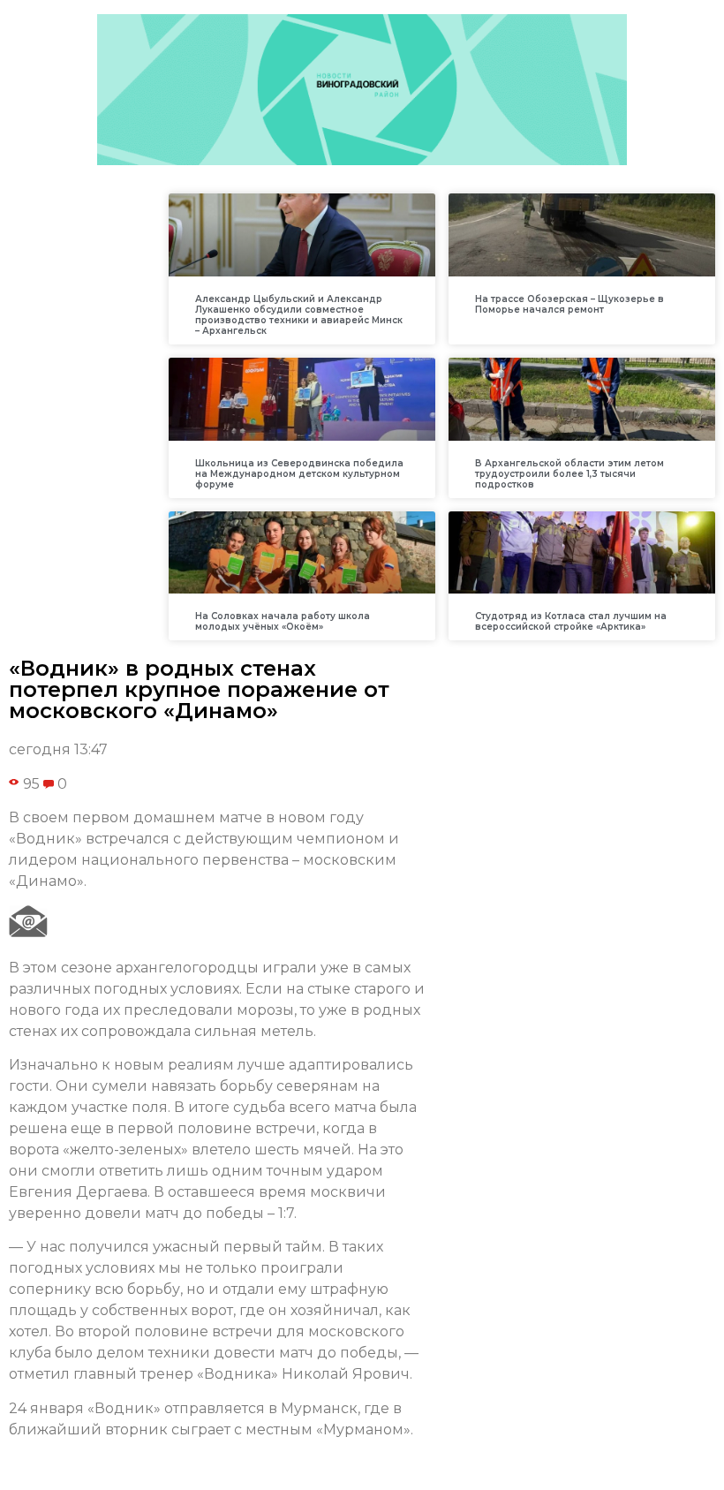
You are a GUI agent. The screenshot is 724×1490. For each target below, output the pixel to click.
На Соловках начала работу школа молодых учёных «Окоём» (282, 621)
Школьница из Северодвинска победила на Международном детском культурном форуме (299, 474)
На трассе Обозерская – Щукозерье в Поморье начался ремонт (569, 304)
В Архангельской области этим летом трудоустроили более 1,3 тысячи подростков (569, 474)
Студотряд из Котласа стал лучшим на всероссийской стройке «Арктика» (571, 621)
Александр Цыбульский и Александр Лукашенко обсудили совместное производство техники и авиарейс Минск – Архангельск (299, 315)
